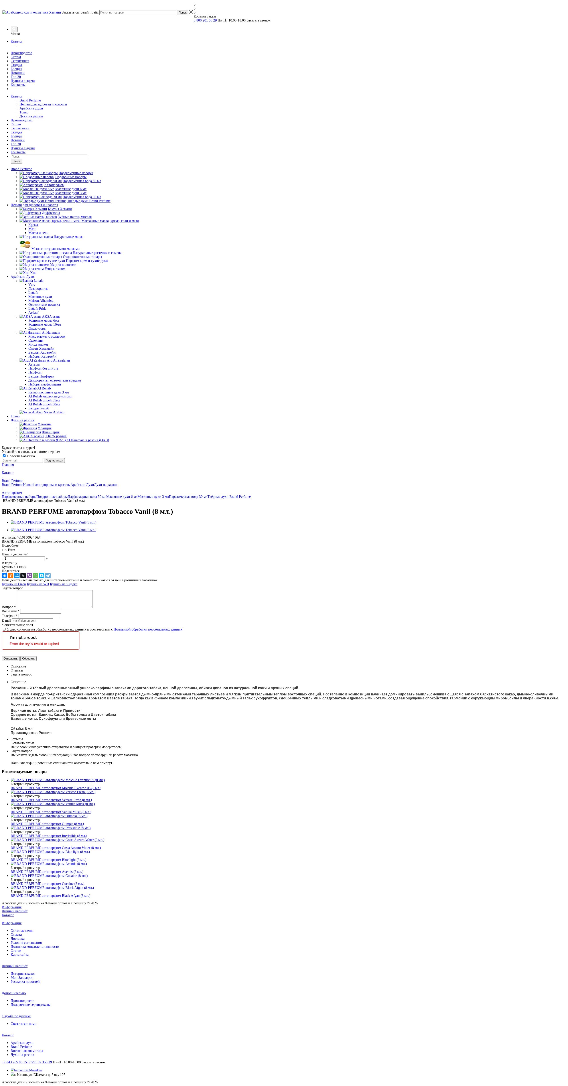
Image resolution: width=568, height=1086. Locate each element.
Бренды (16, 69)
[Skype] (41, 575)
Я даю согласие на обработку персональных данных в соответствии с (94, 629)
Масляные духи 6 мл (122, 496)
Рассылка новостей (25, 981)
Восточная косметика (27, 1051)
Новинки (18, 73)
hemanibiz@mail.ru (28, 1070)
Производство (21, 53)
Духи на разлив (31, 116)
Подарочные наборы (52, 496)
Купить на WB (38, 584)
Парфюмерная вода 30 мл (188, 496)
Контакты (18, 85)
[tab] (284, 545)
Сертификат (20, 61)
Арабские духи (22, 1043)
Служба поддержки (16, 1016)
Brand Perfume (30, 100)
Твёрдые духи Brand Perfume (229, 496)
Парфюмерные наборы (19, 496)
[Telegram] (48, 575)
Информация (12, 907)
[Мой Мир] (17, 575)
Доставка (18, 938)
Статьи (16, 950)
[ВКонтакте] (4, 575)
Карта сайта (20, 954)
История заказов (23, 973)
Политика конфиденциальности (35, 946)
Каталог (17, 41)
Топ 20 (16, 77)
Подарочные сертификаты (31, 1004)
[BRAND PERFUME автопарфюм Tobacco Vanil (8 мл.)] (53, 522)
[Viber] (29, 575)
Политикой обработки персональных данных (148, 629)
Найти (16, 161)
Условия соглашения (26, 942)
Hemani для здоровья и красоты (43, 104)
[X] (23, 575)
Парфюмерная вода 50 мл (87, 496)
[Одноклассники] (10, 575)
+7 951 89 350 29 (39, 1062)
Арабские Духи (31, 108)
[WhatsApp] (35, 575)
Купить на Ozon (14, 584)
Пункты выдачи (23, 81)
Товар (24, 112)
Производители (22, 1000)
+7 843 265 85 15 (14, 1062)
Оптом (16, 57)
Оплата (16, 934)
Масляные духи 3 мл (153, 496)
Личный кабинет (15, 911)
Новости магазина (20, 456)
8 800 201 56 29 (205, 20)
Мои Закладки (21, 977)
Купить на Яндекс (63, 584)
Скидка (16, 65)
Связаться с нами (24, 1024)
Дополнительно (14, 993)
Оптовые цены (22, 930)
